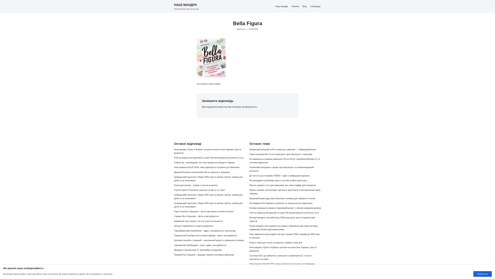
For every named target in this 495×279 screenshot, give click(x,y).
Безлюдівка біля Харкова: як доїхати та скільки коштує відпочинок (280, 203)
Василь (243, 29)
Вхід (305, 6)
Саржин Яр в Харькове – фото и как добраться (196, 216)
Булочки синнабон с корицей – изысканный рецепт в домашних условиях (209, 240)
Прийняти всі (482, 274)
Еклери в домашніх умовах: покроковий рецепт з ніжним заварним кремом (285, 208)
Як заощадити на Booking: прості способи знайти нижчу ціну (278, 180)
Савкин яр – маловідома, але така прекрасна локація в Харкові (204, 162)
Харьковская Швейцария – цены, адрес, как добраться (200, 245)
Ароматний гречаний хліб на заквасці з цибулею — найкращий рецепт (282, 149)
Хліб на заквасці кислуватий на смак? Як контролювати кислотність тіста (209, 158)
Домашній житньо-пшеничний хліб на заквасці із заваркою (202, 172)
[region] (247, 271)
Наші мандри (281, 6)
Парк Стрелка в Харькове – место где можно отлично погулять (204, 211)
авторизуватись (249, 107)
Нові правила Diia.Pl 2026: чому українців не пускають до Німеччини (206, 167)
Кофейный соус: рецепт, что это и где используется (198, 221)
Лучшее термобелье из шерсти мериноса (193, 226)
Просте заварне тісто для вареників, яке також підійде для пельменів (282, 185)
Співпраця (315, 6)
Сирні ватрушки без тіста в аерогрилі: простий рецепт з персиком (280, 154)
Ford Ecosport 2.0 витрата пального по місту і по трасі (199, 190)
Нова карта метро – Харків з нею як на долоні (196, 185)
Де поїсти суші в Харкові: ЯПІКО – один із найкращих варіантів (279, 176)
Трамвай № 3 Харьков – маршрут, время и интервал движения (204, 255)
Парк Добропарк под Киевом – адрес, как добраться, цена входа (205, 231)
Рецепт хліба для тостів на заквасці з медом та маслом (275, 243)
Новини (295, 6)
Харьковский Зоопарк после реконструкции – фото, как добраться (205, 235)
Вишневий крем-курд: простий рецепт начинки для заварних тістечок (282, 198)
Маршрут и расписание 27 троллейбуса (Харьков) (198, 250)
